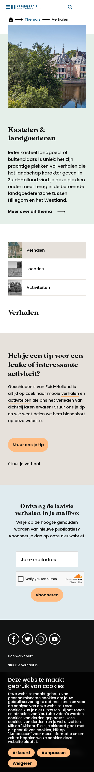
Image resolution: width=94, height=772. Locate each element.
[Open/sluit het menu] (82, 7)
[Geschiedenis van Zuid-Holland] (24, 7)
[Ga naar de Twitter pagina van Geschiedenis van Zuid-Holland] (27, 639)
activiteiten (19, 400)
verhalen (70, 393)
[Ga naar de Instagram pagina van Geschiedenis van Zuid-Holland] (41, 639)
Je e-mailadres (38, 559)
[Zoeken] (70, 7)
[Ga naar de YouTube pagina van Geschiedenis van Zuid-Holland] (54, 639)
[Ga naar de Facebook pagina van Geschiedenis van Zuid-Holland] (13, 639)
